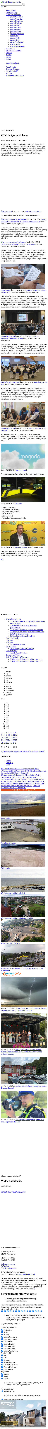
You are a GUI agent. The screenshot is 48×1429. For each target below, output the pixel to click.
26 (14, 740)
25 (11, 740)
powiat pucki (15, 44)
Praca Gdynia (11, 67)
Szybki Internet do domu (15, 75)
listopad (8, 693)
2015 (7, 705)
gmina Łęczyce (15, 29)
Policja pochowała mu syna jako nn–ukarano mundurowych (23, 220)
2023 (7, 722)
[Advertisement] (24, 102)
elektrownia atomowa (13, 51)
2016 (7, 707)
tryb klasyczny (9, 1391)
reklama (8, 55)
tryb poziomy (9, 1389)
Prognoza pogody (21, 470)
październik (10, 691)
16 (7, 738)
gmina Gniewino (16, 19)
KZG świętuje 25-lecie (19, 634)
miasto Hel (14, 36)
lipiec (8, 684)
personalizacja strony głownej (33, 751)
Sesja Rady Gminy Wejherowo (17, 657)
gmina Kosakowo (16, 21)
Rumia (6, 1335)
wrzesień (9, 688)
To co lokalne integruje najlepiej (22, 636)
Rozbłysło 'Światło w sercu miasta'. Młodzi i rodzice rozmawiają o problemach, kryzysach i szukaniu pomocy (21, 1052)
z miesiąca (9, 763)
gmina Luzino (15, 27)
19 (14, 738)
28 (2, 743)
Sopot (6, 1376)
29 (4, 743)
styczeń (8, 672)
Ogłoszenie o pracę (8, 1264)
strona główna (11, 10)
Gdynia (6, 1374)
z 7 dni (8, 761)
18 (11, 738)
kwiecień (9, 678)
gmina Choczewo (16, 17)
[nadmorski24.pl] (11, 976)
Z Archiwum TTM (12, 655)
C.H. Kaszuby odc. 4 (18, 653)
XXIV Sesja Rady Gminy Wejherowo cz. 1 (26, 659)
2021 (7, 717)
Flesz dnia (18, 503)
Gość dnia (9, 642)
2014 (7, 703)
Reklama (9, 73)
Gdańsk (6, 1379)
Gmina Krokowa (10, 1367)
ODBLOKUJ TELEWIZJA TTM (13, 1192)
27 (16, 740)
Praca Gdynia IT (12, 71)
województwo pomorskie (10, 382)
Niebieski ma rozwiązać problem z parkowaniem (19, 244)
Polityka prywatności (8, 1268)
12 (14, 735)
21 (2, 740)
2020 (7, 715)
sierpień (8, 686)
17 (9, 738)
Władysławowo (9, 1362)
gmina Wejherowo (17, 34)
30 (7, 743)
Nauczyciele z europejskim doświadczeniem (20, 337)
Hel (5, 1358)
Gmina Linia (8, 1342)
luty (7, 674)
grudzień (9, 695)
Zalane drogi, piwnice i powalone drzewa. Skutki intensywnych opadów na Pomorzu (23, 1009)
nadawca (9, 53)
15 (4, 738)
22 (4, 740)
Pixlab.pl (31, 1274)
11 (11, 735)
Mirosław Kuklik (21, 547)
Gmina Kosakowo (10, 1365)
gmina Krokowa (16, 23)
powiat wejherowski (17, 46)
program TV (10, 48)
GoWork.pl (5, 1266)
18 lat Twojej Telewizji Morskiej (22, 649)
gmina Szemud (15, 32)
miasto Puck (14, 38)
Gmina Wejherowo (11, 1351)
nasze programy (11, 13)
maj (7, 680)
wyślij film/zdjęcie (12, 63)
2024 (7, 724)
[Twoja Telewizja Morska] (11, 2)
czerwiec (9, 682)
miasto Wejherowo (17, 42)
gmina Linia (14, 25)
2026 (7, 728)
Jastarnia (7, 1360)
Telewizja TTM (21, 1274)
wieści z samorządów (13, 15)
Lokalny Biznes (11, 651)
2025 (7, 726)
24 (9, 740)
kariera (8, 57)
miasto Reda (14, 40)
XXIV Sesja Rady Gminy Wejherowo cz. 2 (26, 661)
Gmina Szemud (9, 1349)
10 (9, 735)
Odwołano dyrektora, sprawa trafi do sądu (26, 630)
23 (7, 740)
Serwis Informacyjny (33, 211)
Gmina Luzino (9, 1344)
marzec (8, 676)
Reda (6, 1332)
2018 (7, 711)
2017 (7, 709)
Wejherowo (8, 1330)
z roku (8, 765)
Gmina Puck (8, 1369)
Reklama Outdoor (12, 69)
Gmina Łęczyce (9, 1346)
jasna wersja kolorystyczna (14, 1399)
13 (16, 735)
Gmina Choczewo (10, 1337)
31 (2, 732)
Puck (5, 1355)
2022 (7, 720)
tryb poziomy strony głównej (11, 751)
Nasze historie (11, 647)
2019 (7, 713)
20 (16, 738)
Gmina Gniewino (10, 1339)
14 (2, 738)
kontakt (8, 59)
